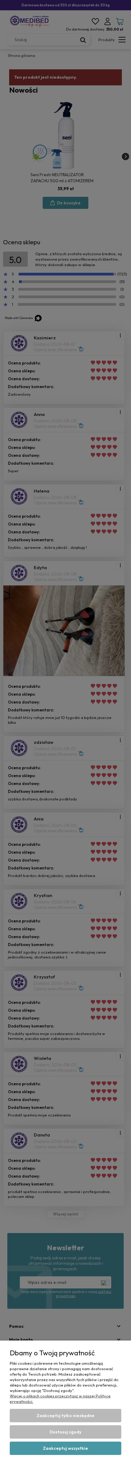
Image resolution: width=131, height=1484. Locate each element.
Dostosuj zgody (65, 1432)
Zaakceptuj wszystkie (65, 1448)
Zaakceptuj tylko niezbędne (65, 1415)
